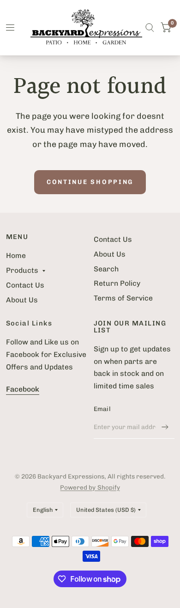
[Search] (149, 27)
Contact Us (25, 285)
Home (16, 255)
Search (106, 268)
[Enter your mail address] (165, 427)
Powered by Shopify (90, 487)
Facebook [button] (22, 389)
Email (102, 408)
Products (22, 270)
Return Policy (117, 283)
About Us (22, 299)
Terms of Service (123, 298)
